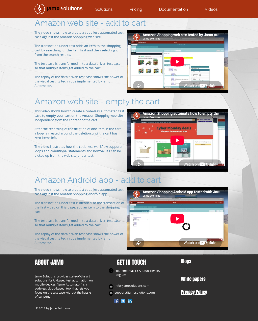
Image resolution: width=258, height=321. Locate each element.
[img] (111, 287)
